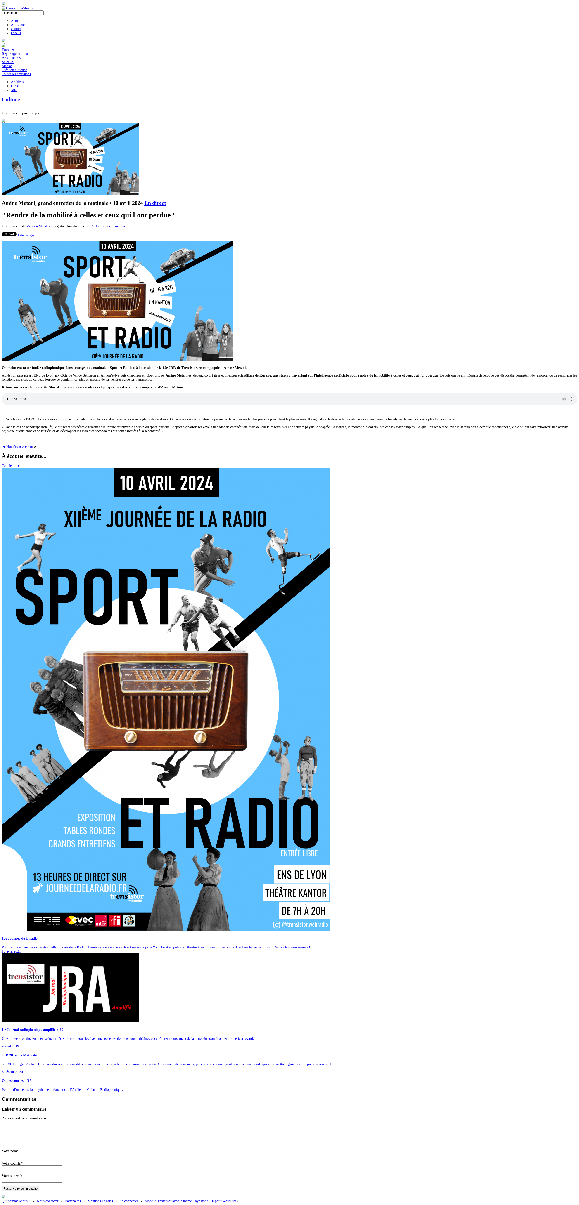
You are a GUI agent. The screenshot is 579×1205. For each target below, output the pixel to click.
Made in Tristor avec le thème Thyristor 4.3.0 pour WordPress (191, 1201)
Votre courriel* (12, 1163)
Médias (7, 66)
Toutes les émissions (16, 74)
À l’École (18, 25)
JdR (14, 90)
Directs (16, 86)
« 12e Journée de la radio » (106, 226)
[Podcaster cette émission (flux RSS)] (3, 1197)
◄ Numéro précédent (17, 446)
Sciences (8, 62)
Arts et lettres (11, 58)
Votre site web (12, 1176)
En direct (155, 203)
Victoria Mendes (38, 226)
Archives (17, 82)
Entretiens (9, 50)
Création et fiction (14, 70)
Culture (16, 29)
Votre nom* (10, 1151)
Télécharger (25, 235)
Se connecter (129, 1201)
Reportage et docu (15, 54)
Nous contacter (47, 1201)
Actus (15, 21)
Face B (16, 33)
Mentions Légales (100, 1201)
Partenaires (73, 1201)
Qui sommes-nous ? (16, 1201)
